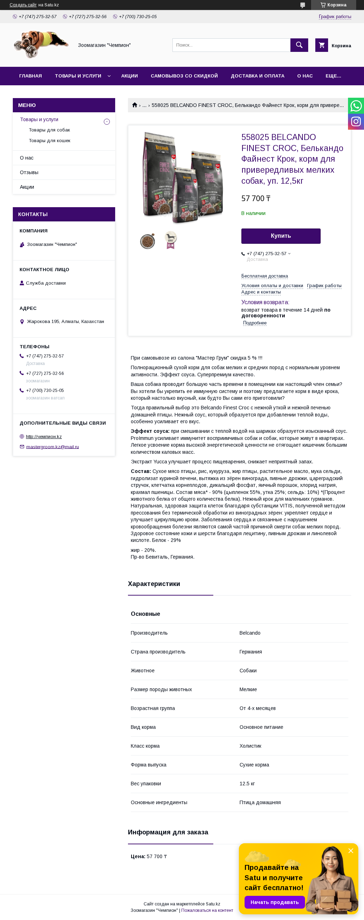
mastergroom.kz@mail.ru (52, 446)
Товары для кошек (49, 140)
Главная (30, 76)
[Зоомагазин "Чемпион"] (41, 57)
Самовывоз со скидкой (184, 76)
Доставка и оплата (257, 76)
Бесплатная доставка (264, 276)
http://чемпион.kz (44, 436)
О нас (305, 76)
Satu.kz (213, 904)
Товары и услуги (78, 76)
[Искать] (299, 45)
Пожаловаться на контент (207, 910)
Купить (281, 236)
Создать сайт (23, 4)
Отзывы (29, 172)
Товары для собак (49, 130)
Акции (129, 76)
